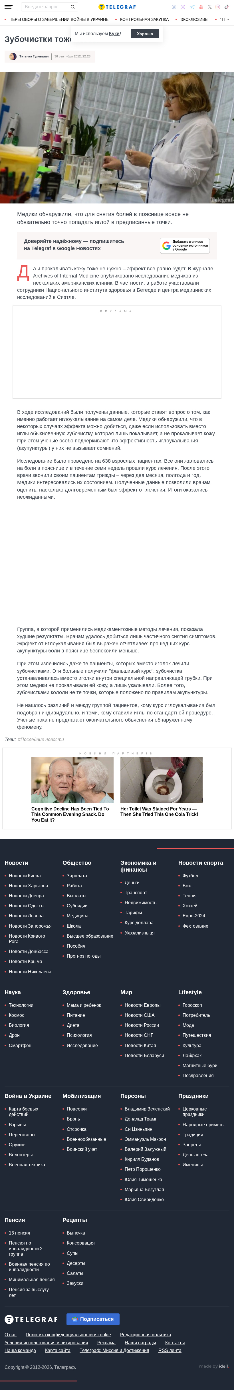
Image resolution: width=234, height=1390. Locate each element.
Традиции (193, 1134)
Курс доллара (139, 922)
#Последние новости (41, 739)
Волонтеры (21, 1154)
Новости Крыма (25, 961)
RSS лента (169, 1350)
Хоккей (190, 905)
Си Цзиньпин (138, 1129)
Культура (192, 1045)
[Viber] (183, 7)
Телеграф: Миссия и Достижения (114, 1350)
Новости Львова (26, 915)
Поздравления (198, 1075)
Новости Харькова (28, 885)
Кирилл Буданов (142, 1159)
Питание (76, 1015)
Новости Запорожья (30, 926)
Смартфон (20, 1045)
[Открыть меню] (8, 7)
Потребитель (196, 1015)
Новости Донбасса (29, 951)
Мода (188, 1025)
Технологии (21, 1005)
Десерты (76, 1263)
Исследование (82, 1045)
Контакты (175, 1342)
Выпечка (76, 1233)
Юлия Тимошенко (143, 1179)
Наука (13, 992)
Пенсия (15, 1220)
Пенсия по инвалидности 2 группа (26, 1248)
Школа (74, 926)
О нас (11, 1334)
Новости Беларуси (144, 1055)
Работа (74, 885)
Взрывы (17, 1124)
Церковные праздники (195, 1112)
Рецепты (74, 1220)
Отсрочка (76, 1129)
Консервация (81, 1243)
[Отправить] (72, 6)
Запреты (192, 1144)
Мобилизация (81, 1096)
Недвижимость (140, 902)
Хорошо (145, 33)
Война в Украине (28, 1096)
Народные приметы (204, 1124)
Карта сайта (57, 1350)
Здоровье (76, 992)
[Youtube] (201, 6)
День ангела (196, 1154)
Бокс (188, 885)
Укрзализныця (140, 932)
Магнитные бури (200, 1065)
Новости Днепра (26, 895)
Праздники (193, 1096)
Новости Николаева (30, 971)
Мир (126, 992)
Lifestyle (190, 992)
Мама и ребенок (84, 1005)
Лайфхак (192, 1055)
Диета (73, 1025)
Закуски (75, 1283)
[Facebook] (174, 7)
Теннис (190, 895)
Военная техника (27, 1164)
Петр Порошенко (143, 1169)
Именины (193, 1164)
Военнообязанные (86, 1139)
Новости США (140, 1015)
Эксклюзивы (194, 19)
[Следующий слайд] (228, 19)
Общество (76, 863)
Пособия (76, 946)
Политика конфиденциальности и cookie (68, 1334)
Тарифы (133, 912)
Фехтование (195, 926)
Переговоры (22, 1134)
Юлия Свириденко (144, 1199)
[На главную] (117, 7)
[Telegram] (192, 7)
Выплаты (76, 895)
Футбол (190, 875)
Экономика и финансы (138, 866)
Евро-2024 (194, 915)
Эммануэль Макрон (145, 1139)
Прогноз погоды (84, 956)
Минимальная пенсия (32, 1279)
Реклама (106, 1342)
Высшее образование (90, 936)
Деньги (132, 882)
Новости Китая (140, 1045)
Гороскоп (192, 1005)
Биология (19, 1025)
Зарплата (77, 875)
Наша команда (20, 1350)
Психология (79, 1035)
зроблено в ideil (214, 1367)
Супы (72, 1253)
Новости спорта (200, 863)
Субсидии (77, 905)
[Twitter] (210, 7)
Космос (16, 1015)
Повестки (77, 1109)
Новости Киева (25, 875)
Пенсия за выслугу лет (29, 1292)
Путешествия (197, 1035)
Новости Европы (143, 1005)
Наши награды (140, 1342)
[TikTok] (226, 6)
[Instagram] (218, 7)
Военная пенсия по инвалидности (29, 1267)
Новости (16, 863)
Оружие (17, 1144)
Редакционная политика (145, 1334)
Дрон (14, 1035)
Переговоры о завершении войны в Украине (58, 19)
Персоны (133, 1096)
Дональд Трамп (141, 1119)
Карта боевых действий (23, 1112)
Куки (114, 33)
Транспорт (136, 892)
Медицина (77, 915)
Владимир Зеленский (147, 1109)
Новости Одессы (27, 905)
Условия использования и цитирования (46, 1342)
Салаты (75, 1273)
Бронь (73, 1119)
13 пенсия (19, 1233)
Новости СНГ (139, 1035)
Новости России (142, 1025)
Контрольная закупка (144, 19)
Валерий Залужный (145, 1149)
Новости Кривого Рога (27, 939)
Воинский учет (82, 1149)
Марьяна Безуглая (144, 1189)
